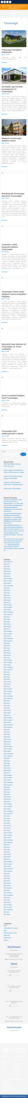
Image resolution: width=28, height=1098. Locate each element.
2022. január (7, 686)
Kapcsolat (4, 1068)
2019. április (7, 765)
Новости (6, 940)
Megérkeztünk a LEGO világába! (12, 488)
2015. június (7, 876)
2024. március (7, 624)
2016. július (7, 844)
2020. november (8, 720)
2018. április (7, 794)
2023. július (7, 643)
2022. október (7, 664)
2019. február (7, 770)
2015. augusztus (8, 871)
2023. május (7, 648)
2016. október (7, 837)
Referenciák (5, 1062)
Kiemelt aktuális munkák (10, 933)
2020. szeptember (8, 724)
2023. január (7, 657)
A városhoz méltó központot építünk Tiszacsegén (10, 247)
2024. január (7, 628)
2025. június (7, 590)
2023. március (7, 652)
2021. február (7, 712)
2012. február (7, 902)
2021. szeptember (8, 696)
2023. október (7, 636)
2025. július (7, 588)
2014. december (8, 888)
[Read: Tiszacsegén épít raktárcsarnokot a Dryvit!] (14, 421)
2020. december (8, 717)
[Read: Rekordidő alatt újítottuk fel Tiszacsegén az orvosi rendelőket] (14, 334)
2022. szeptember (8, 667)
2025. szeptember (8, 585)
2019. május (7, 763)
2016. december (8, 832)
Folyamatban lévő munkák (11, 928)
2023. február (7, 655)
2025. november (8, 580)
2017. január (7, 830)
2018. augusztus (8, 784)
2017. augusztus (8, 813)
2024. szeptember (8, 612)
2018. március (7, 796)
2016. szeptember (8, 840)
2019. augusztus (8, 756)
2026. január (7, 576)
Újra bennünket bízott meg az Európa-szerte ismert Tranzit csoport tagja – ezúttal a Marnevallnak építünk (14, 540)
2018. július (7, 787)
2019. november (8, 748)
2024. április (7, 621)
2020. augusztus (8, 727)
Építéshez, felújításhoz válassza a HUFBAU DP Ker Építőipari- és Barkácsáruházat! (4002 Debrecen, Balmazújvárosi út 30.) (14, 7)
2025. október (7, 583)
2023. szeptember (8, 638)
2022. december (8, 660)
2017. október (7, 808)
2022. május (7, 676)
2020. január (7, 744)
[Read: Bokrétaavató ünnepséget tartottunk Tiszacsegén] (14, 181)
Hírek (3, 93)
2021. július (7, 700)
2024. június (7, 616)
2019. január (7, 772)
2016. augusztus (8, 842)
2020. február (7, 741)
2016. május (7, 849)
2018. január (7, 801)
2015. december (8, 861)
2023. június (7, 645)
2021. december (8, 688)
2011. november (8, 907)
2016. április (7, 852)
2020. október (7, 722)
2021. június (7, 703)
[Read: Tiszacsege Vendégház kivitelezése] (14, 38)
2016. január (7, 859)
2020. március (7, 739)
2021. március (7, 710)
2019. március (7, 768)
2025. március (7, 597)
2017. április (7, 823)
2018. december (8, 775)
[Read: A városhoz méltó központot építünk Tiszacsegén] (14, 233)
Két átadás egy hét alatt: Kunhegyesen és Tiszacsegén (12, 89)
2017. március (7, 825)
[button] (5, 13)
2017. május (7, 820)
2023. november (8, 633)
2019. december (8, 746)
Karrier (3, 1066)
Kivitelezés (4, 1060)
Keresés (4, 451)
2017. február (7, 828)
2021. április (7, 708)
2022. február (7, 684)
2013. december (8, 892)
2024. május (7, 619)
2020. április (7, 736)
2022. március (7, 681)
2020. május (7, 734)
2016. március (7, 854)
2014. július (7, 890)
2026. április (7, 568)
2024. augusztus (8, 614)
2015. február (7, 885)
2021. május (7, 705)
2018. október (7, 780)
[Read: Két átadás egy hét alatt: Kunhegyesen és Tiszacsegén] (14, 75)
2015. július (7, 873)
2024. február (7, 626)
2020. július (7, 729)
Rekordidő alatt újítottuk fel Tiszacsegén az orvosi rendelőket (14, 346)
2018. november (8, 777)
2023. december (8, 631)
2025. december (8, 578)
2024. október (7, 609)
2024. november (8, 607)
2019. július (7, 758)
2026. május (7, 566)
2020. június (7, 732)
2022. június (7, 674)
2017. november (8, 806)
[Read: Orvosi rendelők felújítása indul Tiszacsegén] (14, 384)
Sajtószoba (7, 935)
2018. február (7, 799)
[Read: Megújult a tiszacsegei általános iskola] (14, 127)
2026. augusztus (8, 561)
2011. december (8, 904)
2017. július (7, 816)
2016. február (7, 856)
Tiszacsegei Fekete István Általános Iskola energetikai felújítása (14, 294)
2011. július (7, 912)
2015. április (7, 880)
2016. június (7, 847)
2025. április (7, 595)
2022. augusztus (8, 669)
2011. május (7, 914)
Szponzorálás (7, 937)
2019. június (7, 760)
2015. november (8, 864)
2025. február (7, 600)
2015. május (7, 878)
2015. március (7, 883)
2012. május (7, 900)
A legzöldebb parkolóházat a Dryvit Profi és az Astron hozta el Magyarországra (13, 501)
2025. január (7, 602)
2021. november (8, 691)
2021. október (7, 693)
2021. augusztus (8, 698)
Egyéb (3, 54)
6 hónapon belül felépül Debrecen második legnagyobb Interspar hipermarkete (13, 515)
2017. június (7, 818)
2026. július (7, 564)
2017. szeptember (8, 811)
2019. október (7, 751)
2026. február (7, 573)
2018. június (7, 789)
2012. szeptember (8, 895)
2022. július (7, 672)
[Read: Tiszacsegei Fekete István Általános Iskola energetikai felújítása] (14, 282)
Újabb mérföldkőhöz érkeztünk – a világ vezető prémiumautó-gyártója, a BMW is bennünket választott (13, 527)
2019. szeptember (8, 753)
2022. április (7, 679)
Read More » (5, 62)
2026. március (7, 571)
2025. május (7, 592)
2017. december (8, 804)
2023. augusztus (8, 640)
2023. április (7, 650)
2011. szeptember (8, 909)
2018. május (7, 792)
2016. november (8, 835)
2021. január (7, 715)
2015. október (7, 866)
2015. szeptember (8, 868)
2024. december (8, 604)
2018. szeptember (8, 782)
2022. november (8, 662)
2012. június (7, 897)
